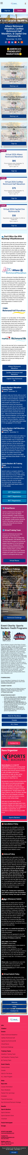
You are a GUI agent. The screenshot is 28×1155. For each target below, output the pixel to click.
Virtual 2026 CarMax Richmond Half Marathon (14, 183)
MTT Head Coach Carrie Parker (17, 421)
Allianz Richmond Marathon (14, 367)
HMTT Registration (14, 496)
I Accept (13, 1152)
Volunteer (4, 1119)
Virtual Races (14, 560)
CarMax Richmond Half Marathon (14, 373)
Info (2, 1025)
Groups (3, 1126)
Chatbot (3, 1028)
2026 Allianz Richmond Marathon (14, 68)
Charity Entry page (8, 692)
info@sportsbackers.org (8, 945)
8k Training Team (6, 1060)
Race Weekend (5, 1090)
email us (16, 887)
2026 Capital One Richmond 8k (14, 128)
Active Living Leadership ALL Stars (12, 648)
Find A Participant (6, 1122)
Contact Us (14, 743)
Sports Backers (6, 765)
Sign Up (7, 10)
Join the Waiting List (9, 78)
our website (9, 423)
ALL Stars (14, 724)
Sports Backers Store (7, 1115)
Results (3, 1106)
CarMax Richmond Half (8, 1038)
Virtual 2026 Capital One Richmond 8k (14, 210)
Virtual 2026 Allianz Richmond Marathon (14, 155)
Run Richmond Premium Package (11, 1102)
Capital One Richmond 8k (14, 379)
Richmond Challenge (14, 618)
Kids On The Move (6, 647)
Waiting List (14, 86)
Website (14, 1002)
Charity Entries (5, 1067)
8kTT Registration (14, 501)
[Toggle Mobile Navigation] (1, 3)
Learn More (17, 1149)
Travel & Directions (6, 1099)
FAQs (14, 1007)
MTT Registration (14, 492)
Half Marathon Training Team (9, 1057)
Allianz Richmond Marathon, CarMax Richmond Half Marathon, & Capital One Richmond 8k (14, 31)
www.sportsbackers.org (7, 1133)
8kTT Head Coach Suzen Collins (13, 484)
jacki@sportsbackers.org (8, 683)
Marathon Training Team (8, 1054)
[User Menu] (25, 3)
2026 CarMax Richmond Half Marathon (14, 98)
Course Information (7, 1087)
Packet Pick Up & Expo (8, 1093)
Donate (20, 10)
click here (10, 887)
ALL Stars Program (6, 1076)
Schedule (4, 1096)
